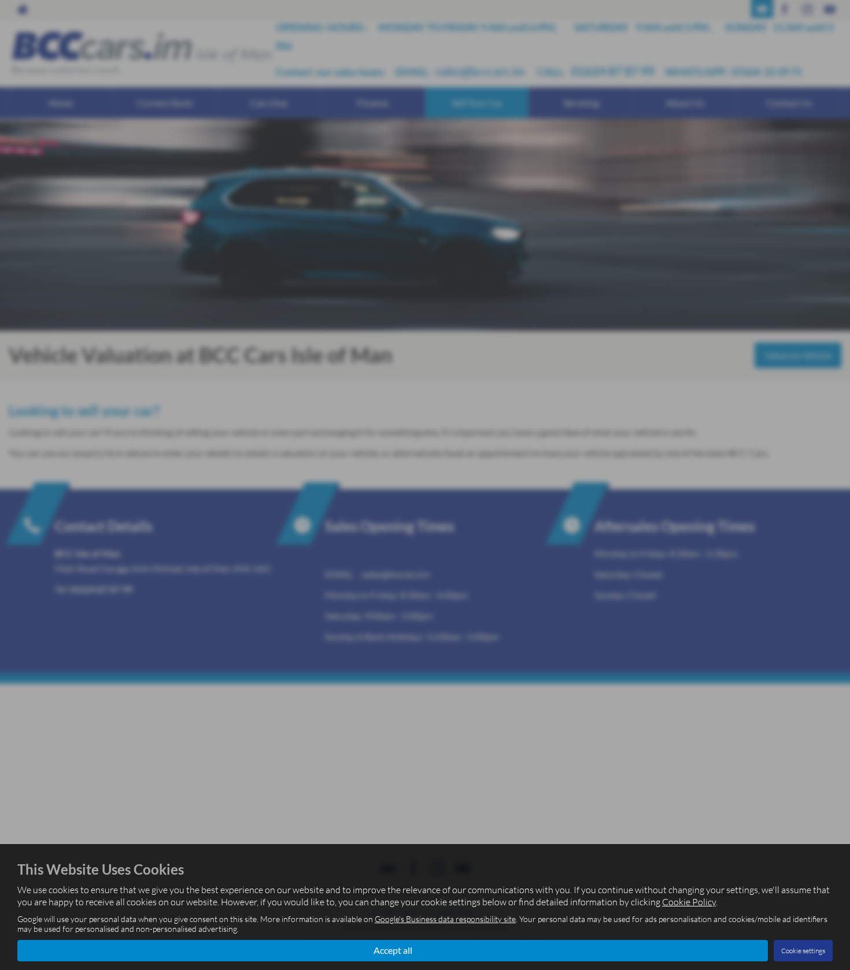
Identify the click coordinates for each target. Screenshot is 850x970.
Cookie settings (803, 950)
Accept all (393, 950)
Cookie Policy (689, 902)
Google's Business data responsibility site (445, 919)
